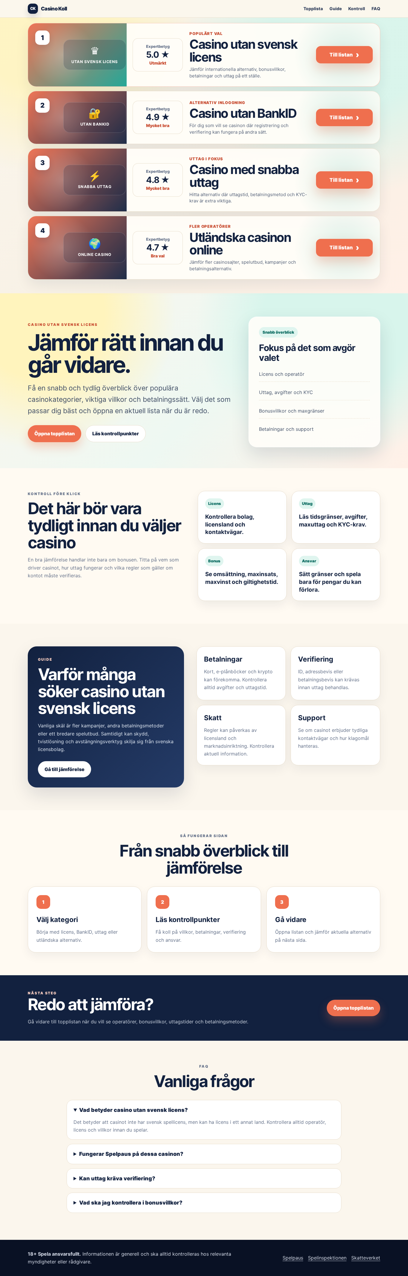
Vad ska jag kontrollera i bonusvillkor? (130, 1202)
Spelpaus (293, 1258)
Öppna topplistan (54, 433)
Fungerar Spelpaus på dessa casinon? (131, 1154)
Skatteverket (365, 1258)
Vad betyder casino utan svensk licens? (133, 1110)
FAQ (376, 8)
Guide (335, 8)
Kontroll (356, 8)
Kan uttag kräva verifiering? (117, 1178)
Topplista (313, 8)
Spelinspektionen (327, 1258)
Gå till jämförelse (65, 769)
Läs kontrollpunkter (115, 433)
